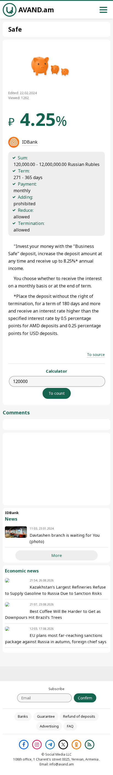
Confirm (85, 697)
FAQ (70, 726)
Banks (23, 716)
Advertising (49, 726)
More (56, 555)
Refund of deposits (79, 716)
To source (96, 354)
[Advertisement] (56, 469)
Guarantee (46, 716)
